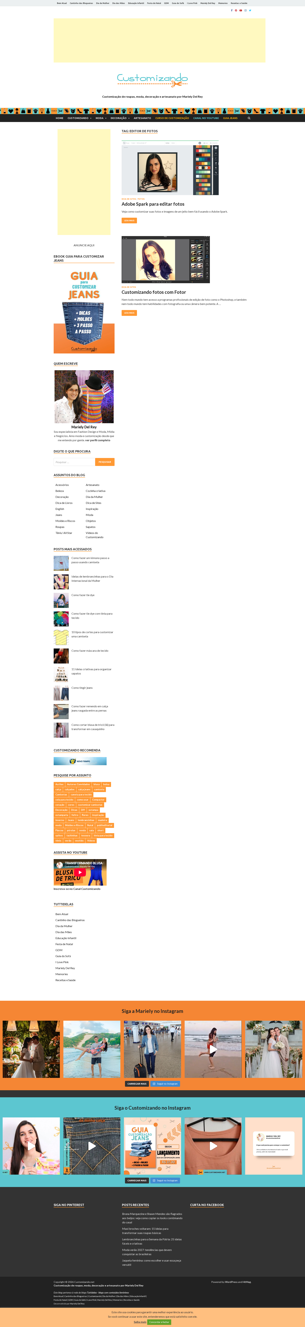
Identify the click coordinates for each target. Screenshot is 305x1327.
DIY (83, 809)
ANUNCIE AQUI (84, 245)
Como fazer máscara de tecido (89, 650)
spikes (59, 835)
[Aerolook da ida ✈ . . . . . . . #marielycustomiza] (152, 1049)
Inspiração (92, 508)
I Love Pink (192, 3)
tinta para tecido (103, 835)
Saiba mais (140, 1321)
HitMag (247, 1281)
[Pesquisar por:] (84, 462)
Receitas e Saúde (239, 3)
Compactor (98, 799)
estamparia (61, 815)
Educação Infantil (136, 3)
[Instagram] (245, 10)
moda (58, 825)
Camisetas (61, 794)
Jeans (58, 514)
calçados (69, 789)
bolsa (106, 784)
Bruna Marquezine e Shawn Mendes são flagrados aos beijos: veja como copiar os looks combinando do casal (152, 1218)
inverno (59, 820)
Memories (223, 3)
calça (58, 789)
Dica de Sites (129, 199)
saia (91, 830)
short (100, 830)
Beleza (59, 490)
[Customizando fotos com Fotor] (186, 261)
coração (59, 804)
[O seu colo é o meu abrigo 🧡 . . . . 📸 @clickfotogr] (92, 1049)
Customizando (78, 118)
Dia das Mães (118, 3)
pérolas (71, 830)
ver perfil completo (97, 440)
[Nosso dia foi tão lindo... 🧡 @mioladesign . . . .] (31, 1049)
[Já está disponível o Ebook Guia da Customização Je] (152, 1146)
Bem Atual (62, 3)
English (59, 508)
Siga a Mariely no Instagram (152, 1011)
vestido (79, 840)
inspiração (98, 815)
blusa (97, 784)
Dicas (74, 809)
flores (85, 815)
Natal (90, 825)
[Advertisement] (159, 40)
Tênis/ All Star (63, 532)
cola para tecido (64, 799)
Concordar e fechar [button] (159, 1322)
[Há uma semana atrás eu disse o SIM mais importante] (273, 1049)
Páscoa (59, 830)
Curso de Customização (172, 118)
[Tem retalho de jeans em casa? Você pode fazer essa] (31, 1146)
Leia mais (129, 220)
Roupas (59, 526)
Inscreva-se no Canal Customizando (77, 888)
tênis (58, 840)
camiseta (99, 789)
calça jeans (84, 789)
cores (71, 804)
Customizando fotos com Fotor (154, 292)
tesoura (85, 835)
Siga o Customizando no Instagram (153, 1108)
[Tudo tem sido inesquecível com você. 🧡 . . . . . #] (213, 1049)
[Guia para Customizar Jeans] (84, 352)
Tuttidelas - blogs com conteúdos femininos (108, 1292)
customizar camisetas (90, 804)
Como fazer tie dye (82, 595)
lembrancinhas (86, 820)
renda (82, 830)
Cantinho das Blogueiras (81, 3)
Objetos (91, 520)
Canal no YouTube (206, 118)
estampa (93, 809)
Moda (99, 118)
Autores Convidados (78, 784)
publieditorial (104, 825)
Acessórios (62, 484)
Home (59, 118)
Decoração (119, 118)
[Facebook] (231, 10)
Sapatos (90, 526)
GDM (166, 3)
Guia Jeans (230, 118)
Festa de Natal (154, 3)
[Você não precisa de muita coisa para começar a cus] (273, 1146)
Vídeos (91, 840)
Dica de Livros (64, 502)
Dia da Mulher (102, 3)
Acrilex (59, 784)
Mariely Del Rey (208, 3)
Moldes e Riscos (65, 520)
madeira (102, 820)
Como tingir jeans (82, 687)
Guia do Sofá (178, 3)
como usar (82, 799)
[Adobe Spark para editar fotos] (186, 169)
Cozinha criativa (95, 490)
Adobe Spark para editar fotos (153, 204)
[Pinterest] (236, 10)
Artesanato (142, 118)
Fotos (141, 199)
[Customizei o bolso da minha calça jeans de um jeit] (92, 1146)
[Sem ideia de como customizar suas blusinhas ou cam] (213, 1146)
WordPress (231, 1281)
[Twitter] (250, 10)
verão (68, 840)
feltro (75, 815)
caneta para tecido (81, 794)
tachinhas (72, 835)
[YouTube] (241, 10)
